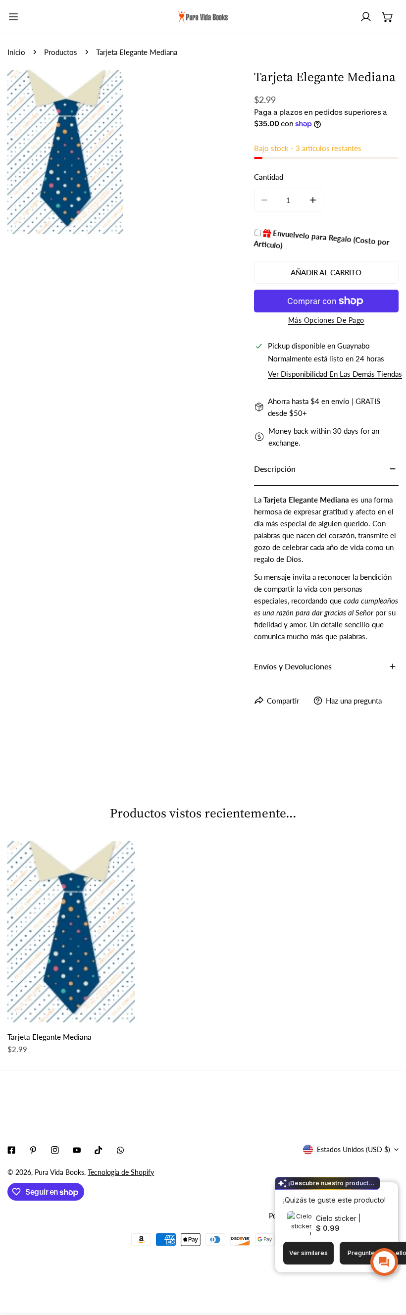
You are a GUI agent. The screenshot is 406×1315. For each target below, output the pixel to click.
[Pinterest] (33, 1150)
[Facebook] (11, 1150)
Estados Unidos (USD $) (353, 1149)
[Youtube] (77, 1150)
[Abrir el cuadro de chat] (384, 1262)
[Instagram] (55, 1150)
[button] (388, 17)
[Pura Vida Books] (203, 17)
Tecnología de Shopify (121, 1172)
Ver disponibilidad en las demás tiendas (335, 374)
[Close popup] (375, 1191)
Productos (60, 52)
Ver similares (308, 1253)
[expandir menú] (13, 17)
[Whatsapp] (120, 1150)
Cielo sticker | (338, 1218)
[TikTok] (98, 1150)
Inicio (16, 52)
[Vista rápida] (116, 1011)
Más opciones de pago (326, 320)
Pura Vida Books (59, 1172)
